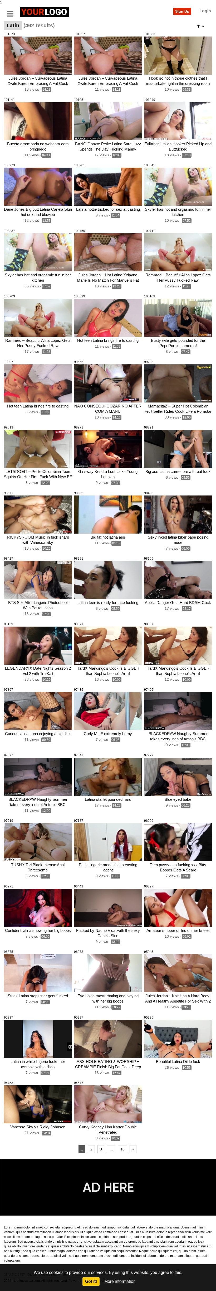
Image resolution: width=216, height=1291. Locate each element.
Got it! (91, 1281)
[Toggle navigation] (12, 11)
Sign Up (182, 11)
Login (205, 11)
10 (122, 1149)
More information (120, 1281)
